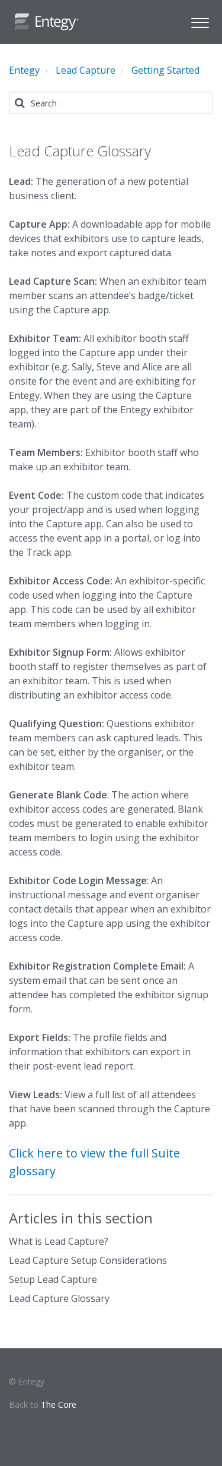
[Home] (46, 22)
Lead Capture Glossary (59, 1298)
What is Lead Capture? (58, 1241)
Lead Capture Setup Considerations (88, 1260)
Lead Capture (85, 70)
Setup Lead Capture (53, 1279)
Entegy (24, 70)
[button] (199, 21)
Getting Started (165, 70)
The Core (58, 1404)
